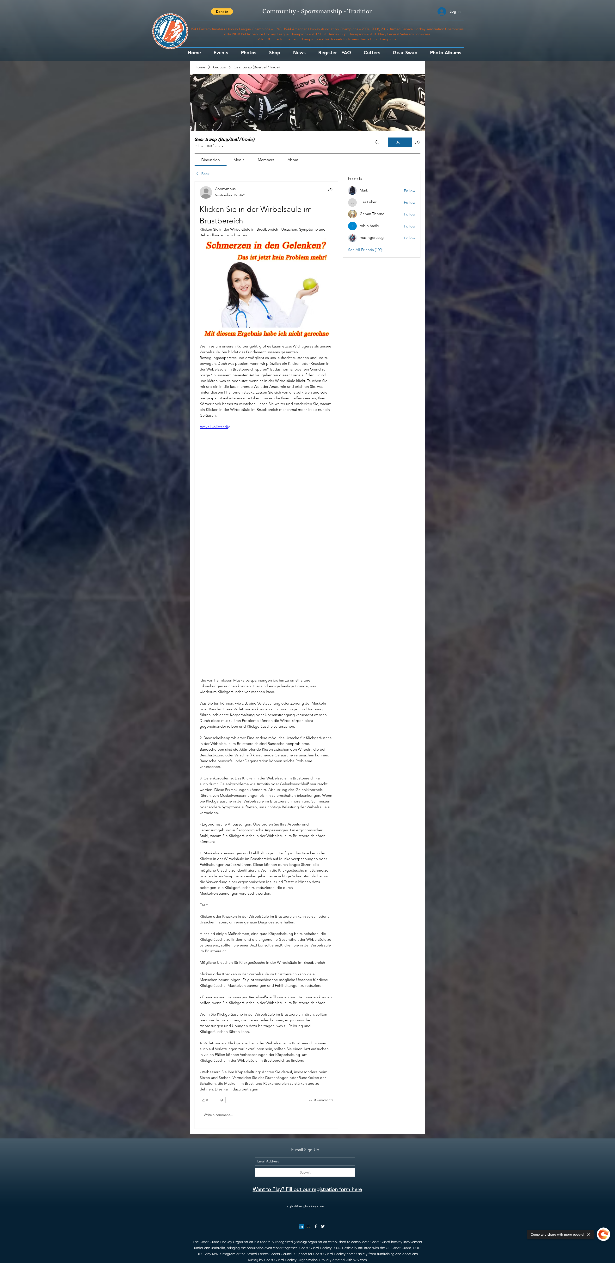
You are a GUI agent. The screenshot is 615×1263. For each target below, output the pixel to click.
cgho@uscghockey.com (305, 1206)
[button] (222, 11)
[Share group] (417, 142)
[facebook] (315, 1226)
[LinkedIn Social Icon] (301, 1226)
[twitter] (322, 1226)
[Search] (377, 142)
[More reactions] (219, 1100)
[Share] (330, 189)
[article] (266, 655)
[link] (210, 159)
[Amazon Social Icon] (308, 1226)
